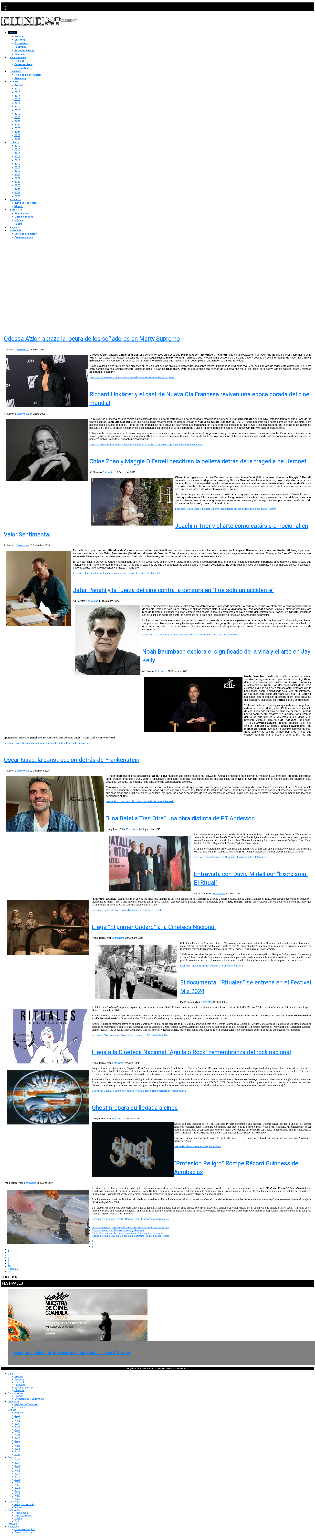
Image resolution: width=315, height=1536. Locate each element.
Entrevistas (21, 43)
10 (9, 1266)
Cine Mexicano (18, 57)
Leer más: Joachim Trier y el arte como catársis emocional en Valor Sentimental (116, 573)
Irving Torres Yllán (25, 203)
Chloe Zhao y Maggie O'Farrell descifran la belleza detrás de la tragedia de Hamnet (197, 461)
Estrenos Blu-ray (24, 50)
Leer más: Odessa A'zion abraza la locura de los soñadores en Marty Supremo (132, 377)
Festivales (20, 47)
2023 (17, 128)
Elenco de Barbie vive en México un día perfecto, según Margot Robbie (130, 1235)
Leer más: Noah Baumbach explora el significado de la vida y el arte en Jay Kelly (47, 743)
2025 (17, 135)
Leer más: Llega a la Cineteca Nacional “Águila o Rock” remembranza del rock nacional (139, 1090)
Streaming (20, 78)
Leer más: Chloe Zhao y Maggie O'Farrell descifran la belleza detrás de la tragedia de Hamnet (225, 508)
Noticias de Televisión (27, 75)
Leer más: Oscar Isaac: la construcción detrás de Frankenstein (140, 801)
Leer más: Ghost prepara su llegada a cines (197, 1146)
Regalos (14, 227)
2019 (17, 114)
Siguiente (13, 1268)
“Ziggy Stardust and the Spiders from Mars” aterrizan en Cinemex (127, 1233)
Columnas (15, 199)
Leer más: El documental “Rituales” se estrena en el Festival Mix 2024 (129, 1035)
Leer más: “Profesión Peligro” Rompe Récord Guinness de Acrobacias (130, 1219)
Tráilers (14, 142)
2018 (17, 110)
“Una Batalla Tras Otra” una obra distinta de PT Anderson (180, 818)
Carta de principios (25, 234)
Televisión (15, 71)
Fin (9, 1271)
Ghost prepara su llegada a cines (135, 1108)
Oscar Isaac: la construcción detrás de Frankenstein (71, 760)
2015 (17, 99)
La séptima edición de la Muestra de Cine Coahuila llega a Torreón (71, 1353)
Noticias (19, 36)
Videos (18, 206)
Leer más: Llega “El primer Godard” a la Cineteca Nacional (211, 965)
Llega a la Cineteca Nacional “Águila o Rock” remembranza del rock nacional (191, 1052)
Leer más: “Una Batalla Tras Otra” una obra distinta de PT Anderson (230, 857)
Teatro (18, 224)
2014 (17, 96)
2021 (17, 121)
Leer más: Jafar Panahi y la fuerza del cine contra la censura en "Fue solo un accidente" (190, 634)
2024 (17, 132)
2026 (17, 139)
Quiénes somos (23, 237)
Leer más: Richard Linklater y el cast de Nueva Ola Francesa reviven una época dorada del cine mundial (145, 444)
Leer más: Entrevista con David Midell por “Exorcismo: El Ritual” (127, 910)
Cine (12, 32)
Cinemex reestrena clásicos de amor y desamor (118, 1230)
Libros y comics (23, 217)
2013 (17, 92)
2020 (17, 117)
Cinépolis (19, 54)
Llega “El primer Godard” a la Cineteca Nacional (154, 927)
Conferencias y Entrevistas (23, 66)
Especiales (16, 209)
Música (18, 220)
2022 (17, 124)
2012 (17, 88)
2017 (17, 106)
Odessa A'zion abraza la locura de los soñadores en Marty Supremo (92, 338)
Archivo (18, 85)
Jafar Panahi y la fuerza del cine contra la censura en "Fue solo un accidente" (173, 590)
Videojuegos (21, 213)
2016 (17, 103)
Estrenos (19, 40)
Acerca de (15, 230)
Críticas (14, 81)
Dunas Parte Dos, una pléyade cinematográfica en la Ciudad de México (130, 1227)
